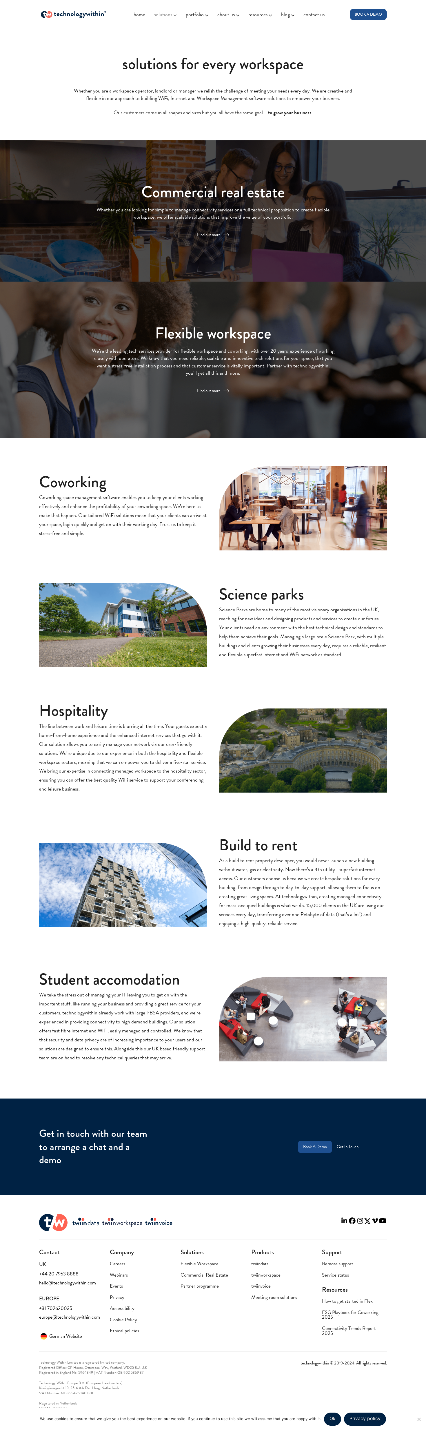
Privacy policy (365, 1418)
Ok (332, 1418)
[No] (419, 1419)
